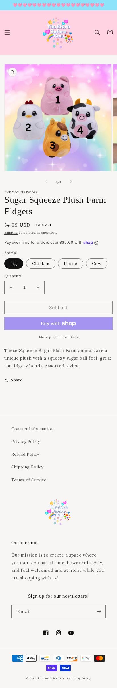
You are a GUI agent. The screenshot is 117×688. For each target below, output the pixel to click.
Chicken (40, 263)
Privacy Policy (25, 441)
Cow (96, 263)
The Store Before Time (50, 678)
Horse (70, 263)
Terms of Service (29, 479)
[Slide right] (71, 182)
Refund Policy (25, 454)
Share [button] (17, 380)
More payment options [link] (58, 337)
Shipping (11, 232)
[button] (7, 32)
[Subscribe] (99, 611)
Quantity (12, 276)
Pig (13, 263)
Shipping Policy (27, 466)
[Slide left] (46, 182)
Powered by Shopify (78, 678)
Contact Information (32, 428)
